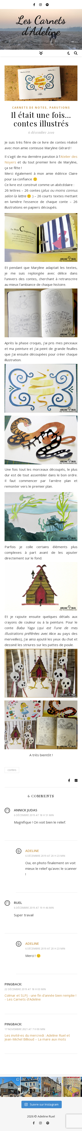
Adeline (32, 850)
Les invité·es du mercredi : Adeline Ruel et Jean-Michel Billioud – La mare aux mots (37, 1037)
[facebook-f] (34, 4)
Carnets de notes (29, 107)
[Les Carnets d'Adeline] (41, 29)
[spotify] (47, 4)
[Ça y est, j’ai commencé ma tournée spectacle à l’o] (51, 1087)
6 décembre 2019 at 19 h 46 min (34, 907)
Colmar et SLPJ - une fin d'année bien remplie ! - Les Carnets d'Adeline (40, 997)
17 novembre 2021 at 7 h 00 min (25, 1029)
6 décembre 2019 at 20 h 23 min (45, 855)
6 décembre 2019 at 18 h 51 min (34, 815)
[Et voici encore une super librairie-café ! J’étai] (10, 1087)
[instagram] (40, 4)
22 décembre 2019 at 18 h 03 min (25, 989)
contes (12, 770)
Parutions (59, 107)
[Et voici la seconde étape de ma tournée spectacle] (31, 1087)
